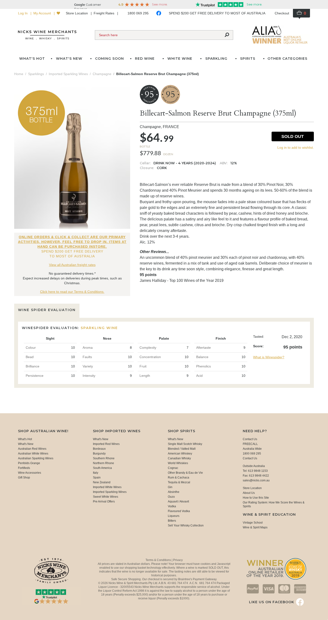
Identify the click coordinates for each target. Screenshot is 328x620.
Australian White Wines (33, 453)
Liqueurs (173, 516)
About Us (249, 493)
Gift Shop (24, 477)
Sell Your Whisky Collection (186, 525)
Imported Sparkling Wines (110, 492)
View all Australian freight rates (72, 265)
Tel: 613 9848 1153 (255, 470)
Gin (170, 487)
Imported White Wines (107, 487)
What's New (25, 444)
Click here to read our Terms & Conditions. (72, 292)
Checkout (282, 13)
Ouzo (171, 496)
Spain (97, 477)
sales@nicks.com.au (256, 480)
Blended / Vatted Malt (181, 448)
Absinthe (173, 492)
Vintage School (253, 522)
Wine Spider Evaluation (47, 310)
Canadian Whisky (179, 458)
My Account (42, 13)
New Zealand (101, 482)
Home (18, 74)
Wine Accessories (29, 472)
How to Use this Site (256, 497)
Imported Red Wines (106, 444)
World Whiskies (178, 463)
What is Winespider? (268, 357)
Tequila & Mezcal (179, 482)
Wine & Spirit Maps (255, 527)
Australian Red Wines (32, 448)
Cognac (173, 468)
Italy (95, 472)
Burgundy (99, 453)
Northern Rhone (103, 463)
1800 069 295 (138, 13)
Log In (23, 13)
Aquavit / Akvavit (178, 501)
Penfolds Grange (29, 463)
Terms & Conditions (159, 560)
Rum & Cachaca (178, 477)
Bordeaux (99, 448)
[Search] (227, 35)
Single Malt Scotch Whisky (185, 444)
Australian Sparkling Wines (35, 458)
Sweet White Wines (105, 496)
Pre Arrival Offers (104, 501)
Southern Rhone (104, 458)
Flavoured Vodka (179, 511)
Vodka (172, 506)
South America (102, 468)
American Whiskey (180, 453)
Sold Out (292, 136)
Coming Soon (109, 58)
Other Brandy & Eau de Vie (185, 472)
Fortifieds (24, 468)
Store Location (77, 13)
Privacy (178, 560)
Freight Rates (104, 13)
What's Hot (32, 58)
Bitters (172, 520)
